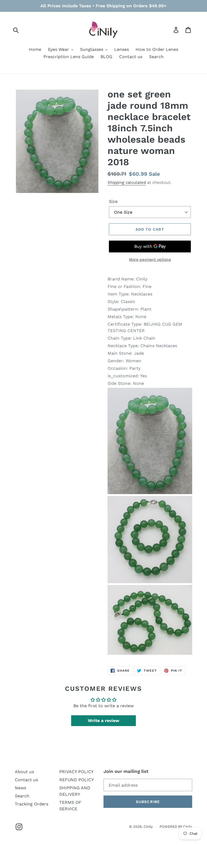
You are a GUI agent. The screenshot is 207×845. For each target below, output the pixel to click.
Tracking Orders (31, 804)
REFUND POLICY (76, 779)
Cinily (148, 827)
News (20, 787)
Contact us (26, 779)
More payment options (150, 259)
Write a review (103, 720)
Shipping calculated (127, 182)
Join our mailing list (126, 771)
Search (22, 795)
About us (24, 771)
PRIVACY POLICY (76, 771)
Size (113, 201)
